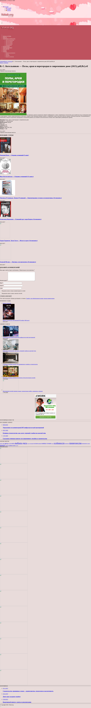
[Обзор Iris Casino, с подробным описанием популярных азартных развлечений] (14, 605)
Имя (1, 283)
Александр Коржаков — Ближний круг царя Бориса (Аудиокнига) (20, 219)
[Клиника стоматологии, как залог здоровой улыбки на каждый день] (10, 349)
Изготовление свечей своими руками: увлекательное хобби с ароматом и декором (23, 391)
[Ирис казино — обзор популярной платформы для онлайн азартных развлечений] (14, 637)
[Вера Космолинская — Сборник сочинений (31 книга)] (5, 173)
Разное (7, 54)
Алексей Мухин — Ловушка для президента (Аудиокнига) (18, 262)
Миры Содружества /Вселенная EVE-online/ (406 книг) (16, 320)
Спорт (5, 50)
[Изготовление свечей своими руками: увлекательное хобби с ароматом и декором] (10, 390)
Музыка (8, 55)
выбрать (18, 443)
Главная (2, 61)
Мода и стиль (7, 36)
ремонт (88, 443)
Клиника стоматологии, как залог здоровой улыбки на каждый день (19, 350)
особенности (59, 443)
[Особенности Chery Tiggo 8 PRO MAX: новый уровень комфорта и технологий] (14, 684)
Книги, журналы (10, 56)
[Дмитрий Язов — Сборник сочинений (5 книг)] (5, 152)
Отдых (5, 51)
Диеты (5, 37)
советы (10, 445)
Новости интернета (10, 52)
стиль (14, 445)
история (36, 443)
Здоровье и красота (9, 38)
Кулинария (6, 46)
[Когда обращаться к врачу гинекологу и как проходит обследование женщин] (14, 542)
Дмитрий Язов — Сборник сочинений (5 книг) (14, 155)
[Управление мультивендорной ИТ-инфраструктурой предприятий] (10, 336)
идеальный (31, 443)
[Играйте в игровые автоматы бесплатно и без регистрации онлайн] (10, 376)
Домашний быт (7, 47)
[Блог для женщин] (8, 19)
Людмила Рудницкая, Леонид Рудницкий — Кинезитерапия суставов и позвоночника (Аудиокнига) (31, 198)
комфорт (44, 443)
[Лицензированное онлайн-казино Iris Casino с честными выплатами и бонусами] (14, 653)
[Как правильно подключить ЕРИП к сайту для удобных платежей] (14, 557)
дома (28, 443)
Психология (9, 45)
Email (1, 285)
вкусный (9, 443)
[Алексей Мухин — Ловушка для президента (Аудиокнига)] (5, 259)
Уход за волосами (10, 40)
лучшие (49, 443)
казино (39, 443)
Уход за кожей (9, 44)
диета (24, 443)
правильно (67, 443)
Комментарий (4, 280)
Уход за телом (9, 42)
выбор (13, 443)
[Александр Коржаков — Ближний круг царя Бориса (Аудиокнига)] (5, 216)
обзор (52, 443)
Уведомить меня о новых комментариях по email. (13, 290)
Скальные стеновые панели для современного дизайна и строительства (20, 364)
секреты (7, 445)
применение (84, 443)
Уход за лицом (9, 41)
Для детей (6, 49)
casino (1, 443)
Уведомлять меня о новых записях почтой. (12, 293)
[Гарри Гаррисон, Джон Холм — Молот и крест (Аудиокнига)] (5, 237)
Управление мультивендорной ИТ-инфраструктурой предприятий (19, 337)
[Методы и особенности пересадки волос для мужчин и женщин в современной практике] (14, 573)
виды (6, 443)
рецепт (2, 445)
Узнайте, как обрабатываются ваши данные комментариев (40, 298)
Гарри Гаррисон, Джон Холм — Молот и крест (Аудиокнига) (18, 240)
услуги (17, 445)
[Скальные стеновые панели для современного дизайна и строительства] (10, 363)
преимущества (75, 443)
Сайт (1, 288)
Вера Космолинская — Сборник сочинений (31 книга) (16, 176)
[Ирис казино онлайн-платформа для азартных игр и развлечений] (14, 621)
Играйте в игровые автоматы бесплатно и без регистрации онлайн (19, 377)
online (3, 443)
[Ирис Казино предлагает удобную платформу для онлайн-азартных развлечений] (14, 589)
